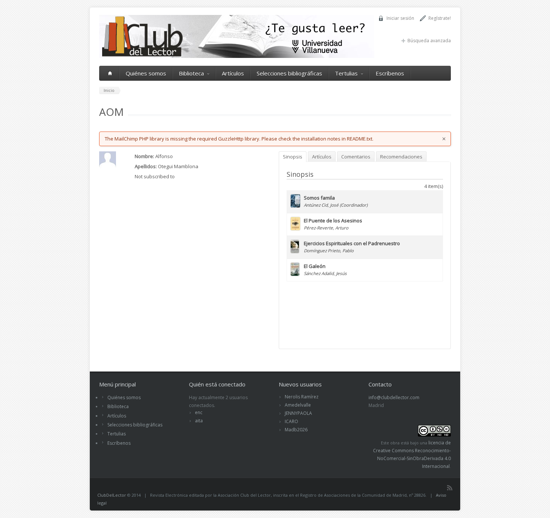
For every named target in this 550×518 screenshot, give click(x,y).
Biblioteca (191, 73)
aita (199, 420)
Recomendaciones (401, 156)
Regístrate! (439, 18)
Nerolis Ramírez (301, 397)
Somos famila (319, 197)
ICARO (291, 421)
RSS (450, 488)
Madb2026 (296, 429)
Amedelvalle (298, 405)
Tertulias (346, 73)
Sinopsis (292, 156)
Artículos (233, 73)
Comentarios (355, 156)
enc (198, 412)
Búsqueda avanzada (429, 40)
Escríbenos (390, 73)
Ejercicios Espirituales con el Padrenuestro (352, 243)
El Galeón (315, 266)
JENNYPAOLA (298, 413)
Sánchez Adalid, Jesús (325, 273)
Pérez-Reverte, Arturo (326, 228)
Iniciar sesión (400, 18)
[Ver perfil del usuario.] (107, 166)
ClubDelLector (111, 495)
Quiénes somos (146, 73)
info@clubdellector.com (394, 397)
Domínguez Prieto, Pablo (329, 250)
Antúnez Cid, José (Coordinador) (335, 205)
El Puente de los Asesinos (333, 220)
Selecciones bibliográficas (289, 73)
